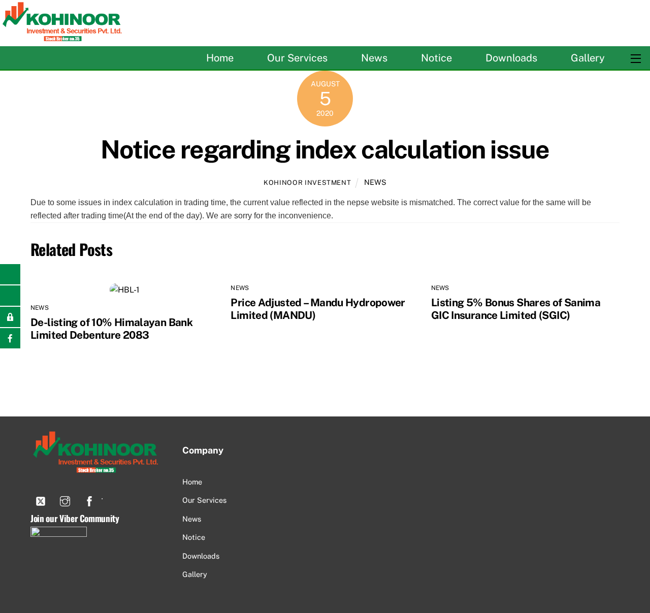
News (374, 58)
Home (220, 58)
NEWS (375, 182)
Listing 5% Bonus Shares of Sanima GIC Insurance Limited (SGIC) (515, 308)
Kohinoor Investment (307, 182)
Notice (436, 58)
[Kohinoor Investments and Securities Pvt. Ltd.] (63, 36)
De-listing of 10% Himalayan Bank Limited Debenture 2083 (111, 328)
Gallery (588, 58)
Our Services (297, 58)
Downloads (511, 58)
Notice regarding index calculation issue (325, 149)
